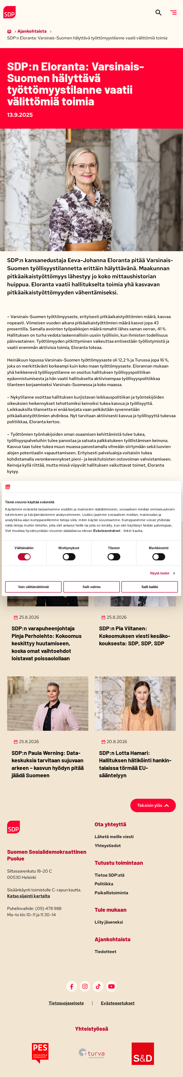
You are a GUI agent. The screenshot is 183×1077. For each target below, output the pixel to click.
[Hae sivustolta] (158, 12)
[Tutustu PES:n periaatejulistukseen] (40, 1063)
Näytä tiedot (159, 573)
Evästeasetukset (118, 1003)
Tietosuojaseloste (66, 1003)
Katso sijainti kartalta (28, 896)
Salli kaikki (149, 587)
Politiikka (104, 884)
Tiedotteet (105, 951)
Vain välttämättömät (33, 587)
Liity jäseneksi (109, 922)
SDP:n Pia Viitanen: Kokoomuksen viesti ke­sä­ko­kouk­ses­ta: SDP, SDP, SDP (134, 635)
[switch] (69, 557)
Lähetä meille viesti (114, 836)
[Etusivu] (9, 31)
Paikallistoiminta (111, 893)
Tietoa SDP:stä (110, 875)
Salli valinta (91, 587)
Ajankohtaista (32, 31)
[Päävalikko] (173, 12)
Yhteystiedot (108, 845)
